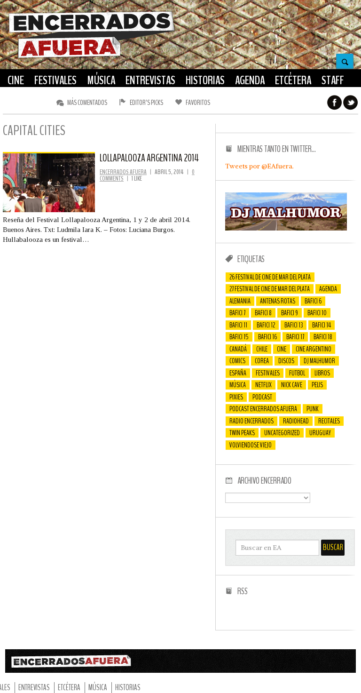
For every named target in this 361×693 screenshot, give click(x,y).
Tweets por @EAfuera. (259, 166)
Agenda (328, 289)
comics (237, 361)
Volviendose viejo (250, 445)
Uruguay (320, 433)
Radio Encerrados (251, 421)
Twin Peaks (242, 433)
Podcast (262, 397)
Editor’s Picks (146, 102)
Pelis (317, 385)
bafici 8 (263, 313)
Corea (262, 361)
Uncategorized (282, 433)
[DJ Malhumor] (286, 228)
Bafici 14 (321, 325)
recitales (329, 421)
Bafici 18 (323, 337)
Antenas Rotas (277, 301)
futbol (297, 373)
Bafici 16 (267, 337)
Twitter (350, 102)
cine (281, 349)
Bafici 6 (313, 301)
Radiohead (296, 421)
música (237, 385)
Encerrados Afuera (123, 171)
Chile (261, 349)
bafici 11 (238, 325)
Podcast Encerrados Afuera (263, 409)
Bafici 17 (295, 337)
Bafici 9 (289, 313)
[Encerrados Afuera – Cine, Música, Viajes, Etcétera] (92, 57)
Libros (322, 373)
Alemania (240, 301)
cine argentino (313, 349)
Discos (286, 361)
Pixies (236, 397)
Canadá (238, 349)
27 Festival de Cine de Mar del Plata (269, 289)
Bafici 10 (317, 313)
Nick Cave (291, 385)
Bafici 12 (266, 325)
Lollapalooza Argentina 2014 (149, 158)
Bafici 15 (239, 337)
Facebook (334, 102)
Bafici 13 (293, 325)
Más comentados (87, 102)
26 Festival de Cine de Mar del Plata (270, 277)
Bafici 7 (237, 313)
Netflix (263, 385)
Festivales (268, 373)
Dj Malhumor (319, 361)
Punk (312, 409)
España (237, 373)
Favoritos (198, 102)
